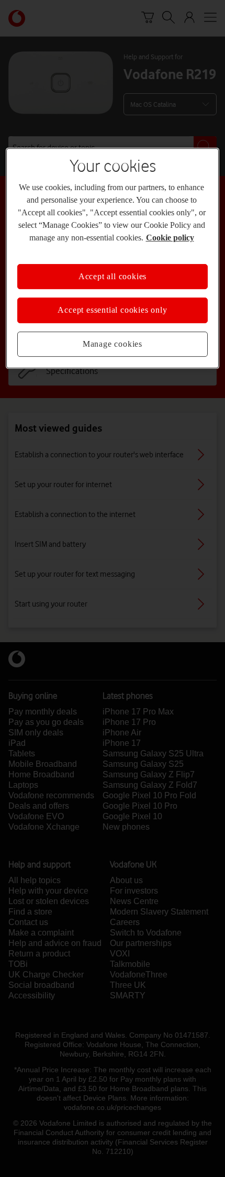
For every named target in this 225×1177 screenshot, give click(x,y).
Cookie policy (170, 237)
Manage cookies (112, 343)
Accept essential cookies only (112, 310)
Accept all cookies (112, 276)
